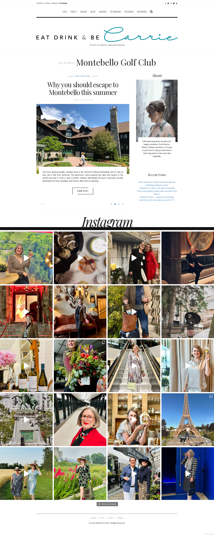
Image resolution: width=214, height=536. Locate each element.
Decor (92, 11)
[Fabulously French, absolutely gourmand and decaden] (134, 473)
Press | (48, 3)
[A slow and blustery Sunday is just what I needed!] (26, 419)
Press (102, 518)
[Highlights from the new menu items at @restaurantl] (80, 258)
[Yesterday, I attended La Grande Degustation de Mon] (26, 258)
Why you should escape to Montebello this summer (82, 88)
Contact (93, 518)
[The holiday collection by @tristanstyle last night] (134, 258)
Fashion (83, 11)
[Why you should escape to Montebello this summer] (82, 139)
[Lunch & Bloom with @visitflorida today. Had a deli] (80, 365)
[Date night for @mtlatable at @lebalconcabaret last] (26, 311)
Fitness (73, 11)
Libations (103, 11)
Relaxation (129, 11)
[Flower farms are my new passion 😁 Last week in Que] (26, 473)
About (55, 3)
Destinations (115, 11)
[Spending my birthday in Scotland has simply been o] (80, 311)
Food (65, 11)
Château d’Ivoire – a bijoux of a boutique (157, 197)
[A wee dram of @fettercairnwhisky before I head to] (134, 311)
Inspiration (142, 11)
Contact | (40, 3)
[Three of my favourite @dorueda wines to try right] (26, 365)
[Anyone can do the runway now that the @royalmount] (80, 419)
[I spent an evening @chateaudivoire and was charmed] (134, 365)
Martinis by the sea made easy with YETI (156, 200)
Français (120, 518)
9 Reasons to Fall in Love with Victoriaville (156, 188)
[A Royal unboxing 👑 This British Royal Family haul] (134, 419)
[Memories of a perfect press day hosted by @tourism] (80, 473)
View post (83, 191)
